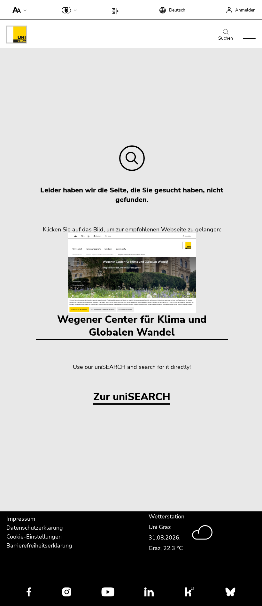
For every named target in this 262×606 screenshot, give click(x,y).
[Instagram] (67, 591)
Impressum (20, 519)
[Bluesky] (230, 591)
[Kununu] (189, 591)
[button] (18, 9)
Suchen (225, 38)
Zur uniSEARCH (131, 397)
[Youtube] (107, 591)
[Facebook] (29, 591)
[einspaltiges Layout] (116, 9)
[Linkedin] (149, 591)
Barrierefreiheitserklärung (39, 545)
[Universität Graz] (16, 36)
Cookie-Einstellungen (34, 536)
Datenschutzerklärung (34, 528)
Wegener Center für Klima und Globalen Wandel (132, 326)
